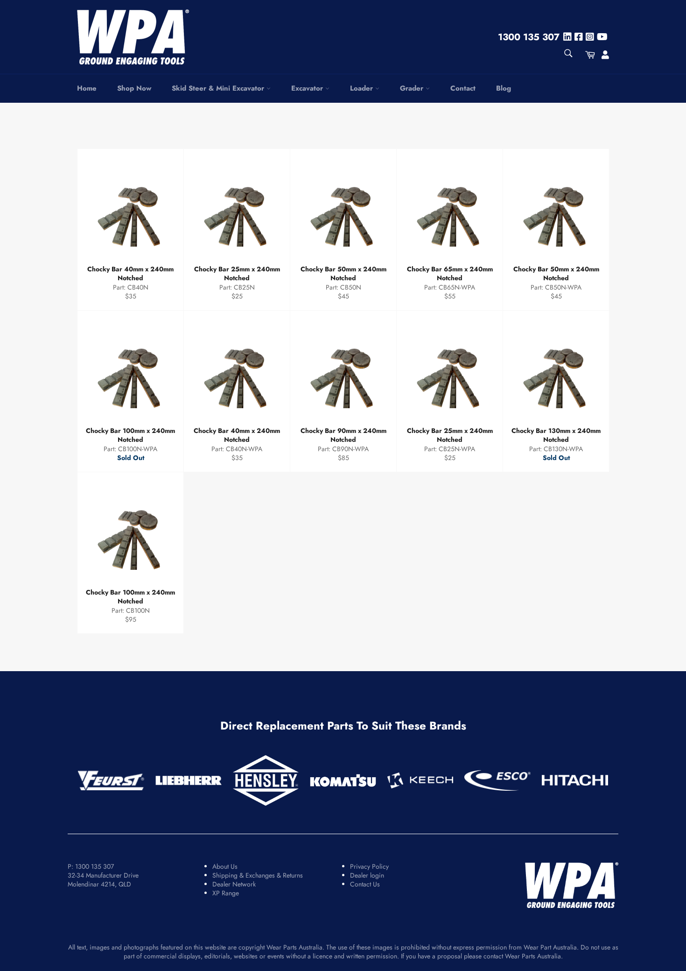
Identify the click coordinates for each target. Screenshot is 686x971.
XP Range (225, 893)
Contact (463, 88)
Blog (503, 88)
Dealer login (367, 875)
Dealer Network (234, 884)
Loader (362, 88)
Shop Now (134, 88)
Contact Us (365, 884)
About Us (225, 866)
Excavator (308, 88)
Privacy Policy (369, 866)
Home (87, 88)
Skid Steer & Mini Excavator (219, 88)
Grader (413, 88)
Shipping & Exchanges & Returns (257, 875)
